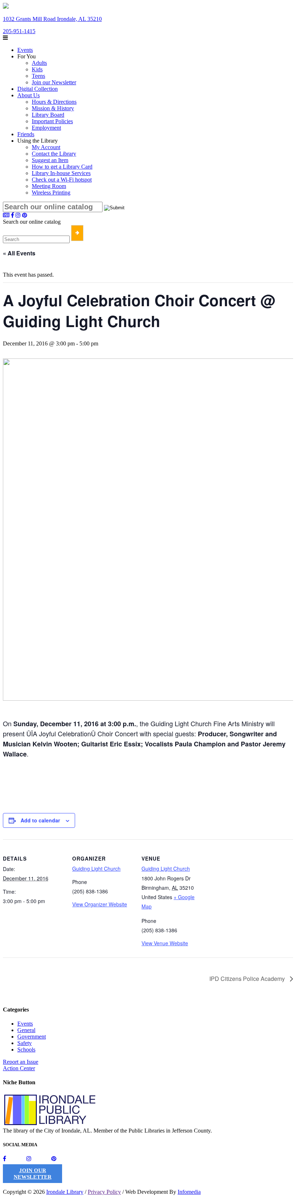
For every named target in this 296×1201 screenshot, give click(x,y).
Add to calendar (40, 820)
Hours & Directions (54, 102)
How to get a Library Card (62, 167)
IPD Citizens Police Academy (247, 978)
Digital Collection (37, 89)
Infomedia (189, 1192)
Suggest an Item (50, 160)
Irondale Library (64, 1192)
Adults (39, 63)
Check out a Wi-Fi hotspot (62, 180)
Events (25, 50)
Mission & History (53, 108)
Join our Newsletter (54, 82)
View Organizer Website (99, 904)
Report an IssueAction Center (20, 1065)
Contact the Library (54, 154)
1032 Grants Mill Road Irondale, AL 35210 (52, 19)
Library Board (48, 115)
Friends (25, 134)
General (26, 1030)
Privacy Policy (104, 1192)
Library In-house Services (61, 173)
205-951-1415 (19, 31)
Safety (24, 1043)
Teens (38, 76)
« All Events (19, 253)
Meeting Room (49, 186)
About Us (28, 95)
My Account (46, 147)
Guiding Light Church (96, 868)
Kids (37, 69)
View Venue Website (165, 943)
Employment (46, 128)
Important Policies (52, 121)
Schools (26, 1049)
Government (31, 1036)
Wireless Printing (51, 192)
